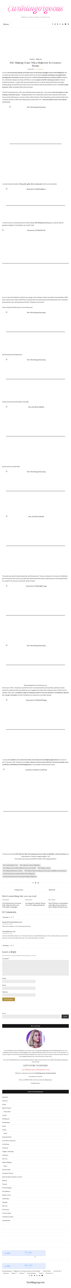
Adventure (5, 1097)
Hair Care (4, 1158)
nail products (7, 1111)
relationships (5, 1198)
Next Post (52, 890)
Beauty (14, 1273)
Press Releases (6, 1191)
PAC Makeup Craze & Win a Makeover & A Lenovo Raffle (19, 868)
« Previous (5, 917)
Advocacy (5, 1100)
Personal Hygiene (7, 1188)
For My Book (5, 1144)
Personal (4, 1184)
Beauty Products (6, 1108)
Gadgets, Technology (8, 1151)
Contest (32, 59)
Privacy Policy (47, 1271)
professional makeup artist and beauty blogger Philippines (20, 876)
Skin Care (4, 1206)
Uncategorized (6, 1220)
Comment (5, 958)
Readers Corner (6, 1195)
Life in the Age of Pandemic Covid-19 (12, 1177)
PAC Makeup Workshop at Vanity (12, 871)
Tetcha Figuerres (7, 931)
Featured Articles (6, 1137)
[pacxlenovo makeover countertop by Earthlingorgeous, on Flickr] (35, 810)
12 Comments (40, 69)
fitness (5, 1166)
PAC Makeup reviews (44, 868)
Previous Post (19, 890)
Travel (40, 1273)
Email (4, 985)
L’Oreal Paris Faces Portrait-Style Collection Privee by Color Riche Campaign (12, 905)
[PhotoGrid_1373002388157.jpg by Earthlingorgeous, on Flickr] (35, 614)
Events (4, 1126)
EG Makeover (6, 1119)
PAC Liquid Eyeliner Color (10, 865)
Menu (7, 24)
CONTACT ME (28, 1080)
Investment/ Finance (7, 1173)
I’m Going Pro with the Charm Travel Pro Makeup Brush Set (35, 904)
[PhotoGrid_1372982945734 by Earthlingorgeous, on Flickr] (35, 262)
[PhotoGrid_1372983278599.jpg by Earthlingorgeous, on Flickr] (35, 729)
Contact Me (57, 1271)
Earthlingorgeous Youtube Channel (45, 1073)
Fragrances (5, 1148)
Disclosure (49, 1273)
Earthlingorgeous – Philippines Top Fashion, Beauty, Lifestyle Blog (21, 1271)
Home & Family (6, 1169)
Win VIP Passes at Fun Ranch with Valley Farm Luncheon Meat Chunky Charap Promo (58, 905)
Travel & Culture (6, 1213)
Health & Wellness (7, 1162)
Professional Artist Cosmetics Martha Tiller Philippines (19, 873)
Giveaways (5, 1155)
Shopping (4, 1202)
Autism (4, 1104)
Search (4, 1013)
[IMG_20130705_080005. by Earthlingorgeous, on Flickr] (35, 435)
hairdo (5, 1133)
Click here (18, 1073)
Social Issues (5, 1209)
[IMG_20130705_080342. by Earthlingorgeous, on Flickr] (35, 545)
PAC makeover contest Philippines (30, 865)
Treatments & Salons (7, 1217)
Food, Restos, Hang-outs (9, 1140)
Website (5, 992)
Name (4, 978)
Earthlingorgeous (35, 1282)
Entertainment (6, 1122)
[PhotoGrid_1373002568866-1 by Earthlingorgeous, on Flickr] (35, 204)
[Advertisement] (35, 41)
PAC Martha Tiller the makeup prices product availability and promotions (45, 871)
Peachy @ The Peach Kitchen (10, 922)
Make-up (39, 59)
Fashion (4, 1129)
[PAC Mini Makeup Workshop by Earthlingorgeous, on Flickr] (35, 143)
